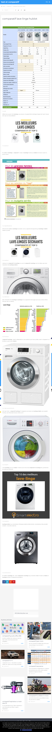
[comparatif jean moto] (39, 631)
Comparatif (8, 6)
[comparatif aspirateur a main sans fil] (13, 688)
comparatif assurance (36, 666)
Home (4, 6)
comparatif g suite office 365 (11, 636)
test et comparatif (10, 2)
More (22, 643)
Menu (47, 2)
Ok (20, 730)
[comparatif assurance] (39, 657)
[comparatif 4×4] (13, 654)
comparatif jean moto (36, 641)
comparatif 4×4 (7, 660)
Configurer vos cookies (27, 730)
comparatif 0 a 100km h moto (38, 696)
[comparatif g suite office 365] (13, 628)
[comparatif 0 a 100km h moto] (39, 685)
